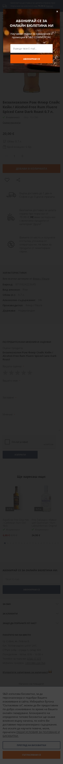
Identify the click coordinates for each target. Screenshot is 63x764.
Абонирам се (31, 58)
